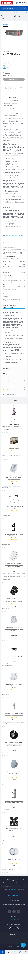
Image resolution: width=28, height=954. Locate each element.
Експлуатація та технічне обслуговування (10, 104)
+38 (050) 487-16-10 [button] (14, 895)
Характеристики (13, 100)
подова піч (6, 237)
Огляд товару (13, 97)
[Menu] (2, 952)
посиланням (6, 233)
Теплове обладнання (10, 12)
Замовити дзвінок (21, 4)
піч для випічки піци (11, 235)
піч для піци (20, 235)
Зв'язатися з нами (14, 900)
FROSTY (23, 249)
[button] (22, 2)
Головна (2, 12)
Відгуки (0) (13, 108)
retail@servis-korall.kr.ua (14, 907)
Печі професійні (18, 12)
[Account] (8, 952)
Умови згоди (13, 889)
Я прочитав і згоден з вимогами (15, 889)
